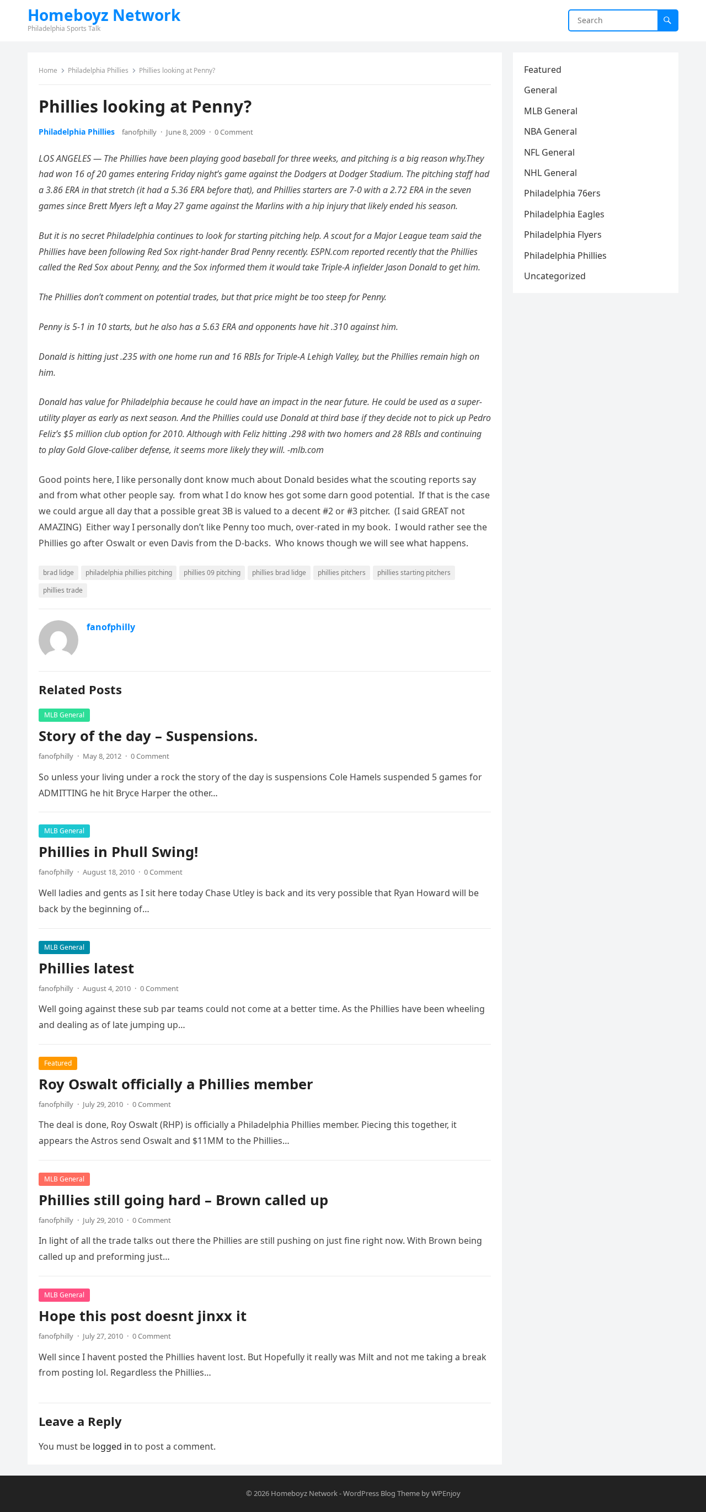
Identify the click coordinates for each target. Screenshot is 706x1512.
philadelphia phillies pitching (128, 572)
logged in (112, 1446)
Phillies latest (86, 968)
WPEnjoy (446, 1493)
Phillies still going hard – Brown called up (183, 1200)
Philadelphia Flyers (563, 234)
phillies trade (63, 590)
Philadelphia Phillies (98, 70)
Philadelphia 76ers (562, 193)
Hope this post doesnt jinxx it (143, 1315)
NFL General (549, 152)
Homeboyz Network (104, 15)
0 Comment (234, 132)
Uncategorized (555, 276)
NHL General (550, 173)
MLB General (64, 715)
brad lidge (58, 572)
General (540, 90)
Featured (58, 1063)
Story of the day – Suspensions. (148, 736)
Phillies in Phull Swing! (118, 851)
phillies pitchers (342, 572)
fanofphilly (139, 132)
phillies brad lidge (279, 572)
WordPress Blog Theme (381, 1493)
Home (48, 70)
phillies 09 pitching (212, 572)
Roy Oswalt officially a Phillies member (176, 1084)
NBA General (550, 131)
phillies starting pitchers (414, 572)
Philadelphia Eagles (564, 214)
